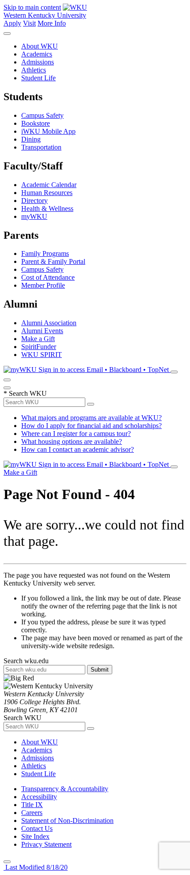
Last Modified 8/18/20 (36, 867)
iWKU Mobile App (48, 131)
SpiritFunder (38, 346)
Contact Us (37, 828)
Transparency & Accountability (64, 788)
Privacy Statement (46, 844)
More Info (52, 23)
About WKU (39, 46)
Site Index (35, 836)
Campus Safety (42, 115)
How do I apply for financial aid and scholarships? (91, 425)
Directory (34, 200)
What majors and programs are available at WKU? (91, 417)
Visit (29, 23)
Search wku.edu (26, 661)
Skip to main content (32, 7)
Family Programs (45, 253)
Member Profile (43, 285)
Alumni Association (48, 323)
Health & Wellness (47, 208)
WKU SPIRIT (41, 354)
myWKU (34, 216)
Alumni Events (42, 330)
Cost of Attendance (48, 277)
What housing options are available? (71, 441)
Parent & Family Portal (53, 261)
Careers (31, 812)
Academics (36, 54)
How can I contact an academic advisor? (77, 449)
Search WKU (25, 393)
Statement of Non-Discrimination (67, 820)
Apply (12, 23)
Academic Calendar (48, 184)
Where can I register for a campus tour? (76, 433)
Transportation (41, 147)
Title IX (32, 804)
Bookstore (35, 123)
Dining (31, 139)
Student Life (38, 78)
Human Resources (46, 192)
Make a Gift (38, 338)
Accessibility (39, 796)
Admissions (37, 62)
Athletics (33, 70)
